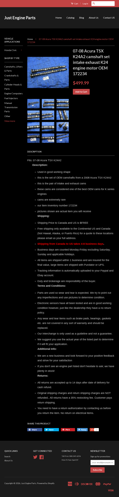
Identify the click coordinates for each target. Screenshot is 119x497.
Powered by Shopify (45, 483)
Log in (85, 3)
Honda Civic (10, 50)
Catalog (70, 17)
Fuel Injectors (11, 98)
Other (7, 116)
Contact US (109, 17)
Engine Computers (13, 93)
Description (34, 151)
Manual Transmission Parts (11, 107)
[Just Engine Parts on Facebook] (41, 458)
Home (58, 17)
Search (7, 456)
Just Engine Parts (19, 17)
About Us (93, 17)
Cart (76, 3)
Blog (81, 17)
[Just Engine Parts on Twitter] (35, 458)
